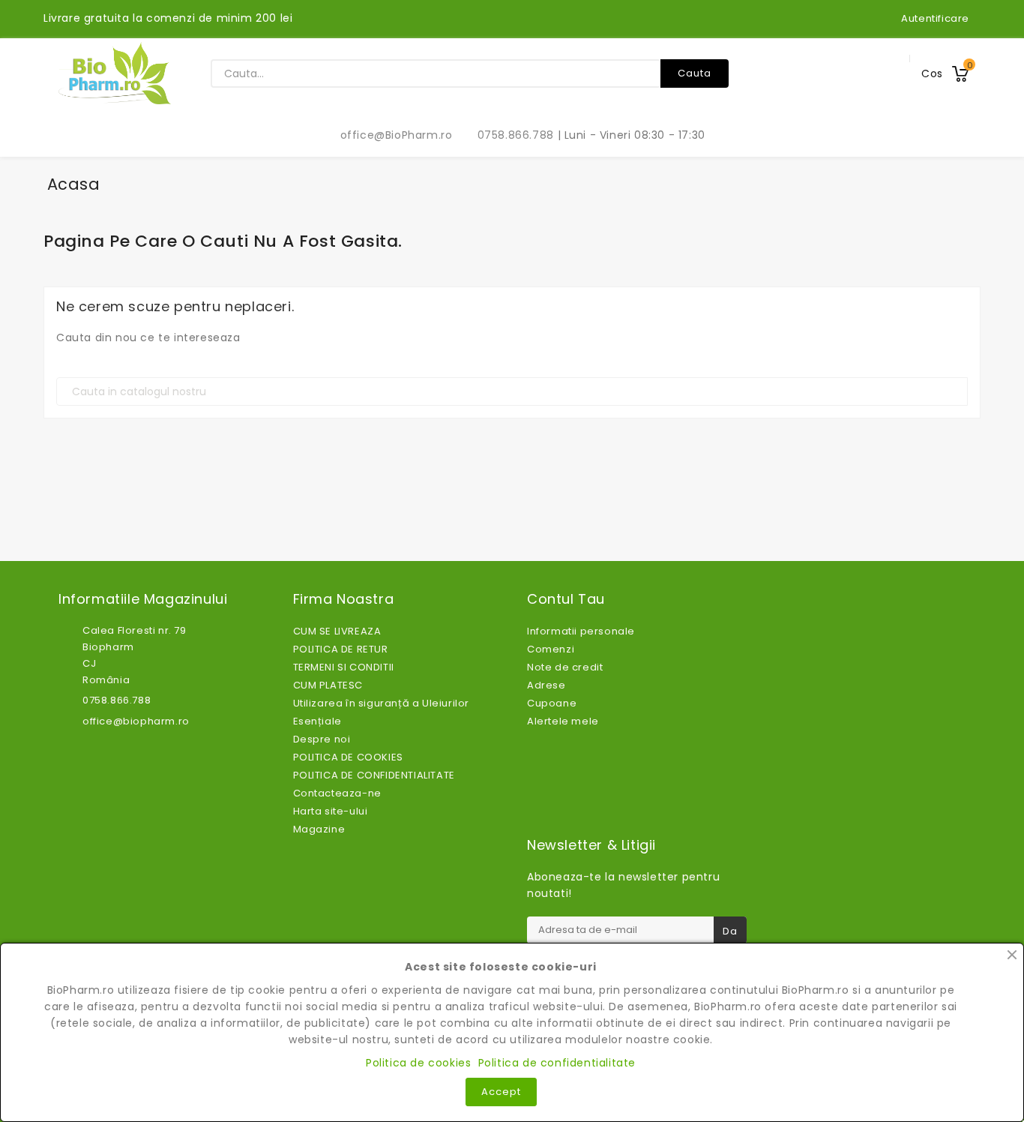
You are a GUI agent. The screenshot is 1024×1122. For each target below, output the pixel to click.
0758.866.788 (507, 135)
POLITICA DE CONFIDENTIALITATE (374, 775)
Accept (501, 1091)
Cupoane (551, 703)
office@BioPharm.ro (388, 135)
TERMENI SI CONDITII (343, 667)
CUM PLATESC (328, 685)
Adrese (546, 685)
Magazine (319, 829)
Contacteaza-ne (337, 793)
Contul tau (566, 599)
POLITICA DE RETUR (340, 649)
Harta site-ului (330, 811)
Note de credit (565, 667)
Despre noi (322, 739)
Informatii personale (581, 631)
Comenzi (550, 649)
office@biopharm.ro (136, 721)
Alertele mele (563, 721)
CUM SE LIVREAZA (337, 631)
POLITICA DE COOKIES (348, 757)
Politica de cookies (418, 1062)
